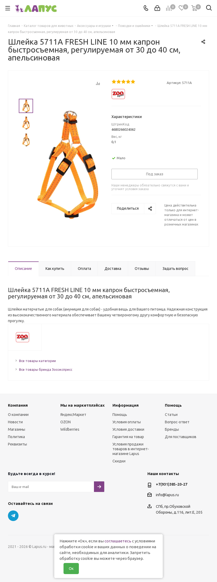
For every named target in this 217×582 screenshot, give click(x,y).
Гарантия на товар (128, 437)
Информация (125, 405)
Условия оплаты (126, 422)
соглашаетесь (118, 541)
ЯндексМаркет (73, 414)
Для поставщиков (180, 437)
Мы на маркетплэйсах (82, 405)
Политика (16, 437)
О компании (18, 414)
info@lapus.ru (167, 495)
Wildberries (69, 429)
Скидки (118, 461)
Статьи (171, 414)
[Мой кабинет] (157, 8)
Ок (71, 568)
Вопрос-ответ (177, 422)
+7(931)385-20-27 (171, 484)
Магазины (16, 429)
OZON (65, 422)
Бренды (172, 429)
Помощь (119, 414)
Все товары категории (37, 361)
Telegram (13, 515)
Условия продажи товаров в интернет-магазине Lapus (130, 449)
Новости (15, 422)
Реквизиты (17, 444)
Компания (18, 405)
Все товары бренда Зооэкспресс (45, 369)
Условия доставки (128, 429)
